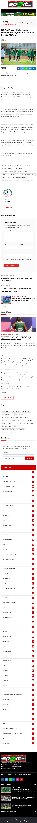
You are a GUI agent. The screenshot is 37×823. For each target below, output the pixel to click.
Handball (5, 174)
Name (6, 244)
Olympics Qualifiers (19, 177)
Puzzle (6, 252)
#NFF (23, 420)
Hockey (18, 680)
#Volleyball (18, 426)
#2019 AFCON (5, 411)
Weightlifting (18, 636)
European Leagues (18, 559)
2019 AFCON (8, 165)
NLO (18, 622)
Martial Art (14, 174)
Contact (9, 819)
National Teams (18, 506)
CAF (18, 510)
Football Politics (18, 588)
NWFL (9, 177)
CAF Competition (19, 486)
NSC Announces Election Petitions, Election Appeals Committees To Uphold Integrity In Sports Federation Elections (16, 337)
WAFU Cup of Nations (18, 627)
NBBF (18, 665)
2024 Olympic (17, 165)
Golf (18, 646)
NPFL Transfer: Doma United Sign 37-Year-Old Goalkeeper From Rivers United (25, 300)
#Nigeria (30, 420)
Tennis (18, 632)
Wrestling (18, 641)
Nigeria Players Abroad (9, 329)
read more (7, 397)
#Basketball (19, 414)
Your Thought (8, 230)
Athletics (18, 549)
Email (22, 244)
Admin (7, 40)
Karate (18, 704)
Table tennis (18, 612)
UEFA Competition (18, 569)
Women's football (18, 501)
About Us (22, 819)
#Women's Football (8, 429)
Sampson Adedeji (7, 334)
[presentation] (14, 458)
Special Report (18, 617)
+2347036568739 (16, 767)
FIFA (18, 520)
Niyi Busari (17, 296)
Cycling (18, 675)
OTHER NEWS (18, 661)
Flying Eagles (18, 539)
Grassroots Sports (21, 171)
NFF (22, 174)
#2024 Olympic (16, 411)
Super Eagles (19, 491)
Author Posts (7, 207)
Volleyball (16, 180)
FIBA (18, 724)
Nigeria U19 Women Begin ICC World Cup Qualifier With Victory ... (23, 790)
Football (19, 476)
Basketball (18, 168)
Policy (15, 819)
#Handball (5, 420)
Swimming (18, 670)
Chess (18, 685)
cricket (18, 607)
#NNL (3, 423)
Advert (28, 819)
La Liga (18, 583)
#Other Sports (7, 426)
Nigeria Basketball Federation (18, 695)
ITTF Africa (18, 690)
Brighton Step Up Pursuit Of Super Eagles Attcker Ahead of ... (23, 806)
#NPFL (9, 423)
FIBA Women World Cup (18, 728)
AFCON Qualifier (7, 168)
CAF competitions (7, 171)
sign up (29, 458)
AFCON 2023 (18, 709)
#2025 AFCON (26, 411)
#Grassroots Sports (22, 417)
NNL (33, 174)
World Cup (5, 184)
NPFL (18, 40)
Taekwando (18, 699)
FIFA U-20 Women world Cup (18, 719)
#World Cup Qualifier (9, 432)
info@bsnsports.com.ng (12, 769)
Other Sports (6, 180)
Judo (18, 714)
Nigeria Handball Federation (18, 733)
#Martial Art (16, 420)
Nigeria (27, 174)
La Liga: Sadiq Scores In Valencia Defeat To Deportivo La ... (23, 798)
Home (6, 21)
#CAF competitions (8, 417)
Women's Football (28, 180)
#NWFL (16, 423)
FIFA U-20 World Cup (18, 554)
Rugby (18, 656)
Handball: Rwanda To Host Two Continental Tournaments (16, 278)
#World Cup (20, 429)
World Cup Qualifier (17, 184)
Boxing (18, 544)
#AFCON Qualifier (7, 414)
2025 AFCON (27, 165)
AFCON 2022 (18, 743)
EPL (18, 564)
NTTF (18, 738)
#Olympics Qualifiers (26, 423)
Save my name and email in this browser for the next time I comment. (18, 260)
